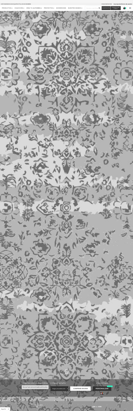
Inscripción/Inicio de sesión (123, 4)
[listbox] (5, 409)
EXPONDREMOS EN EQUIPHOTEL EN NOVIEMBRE (16, 4)
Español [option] (3, 409)
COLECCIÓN (19, 8)
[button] (130, 8)
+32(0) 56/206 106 (106, 4)
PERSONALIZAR (102, 389)
